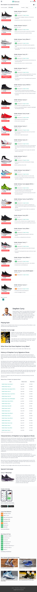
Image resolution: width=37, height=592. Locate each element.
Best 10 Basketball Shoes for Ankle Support (26, 579)
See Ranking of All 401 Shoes (6, 551)
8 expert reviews (26, 58)
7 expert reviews (26, 15)
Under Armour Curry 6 (20, 100)
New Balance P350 (7, 519)
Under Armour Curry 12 (20, 140)
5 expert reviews (26, 29)
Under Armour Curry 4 (20, 156)
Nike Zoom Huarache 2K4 (8, 517)
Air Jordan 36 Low (6, 537)
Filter (10, 7)
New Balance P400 (7, 521)
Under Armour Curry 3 (20, 126)
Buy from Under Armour (7, 77)
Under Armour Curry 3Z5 (21, 215)
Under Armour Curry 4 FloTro (22, 85)
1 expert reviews (26, 274)
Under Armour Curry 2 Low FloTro (23, 199)
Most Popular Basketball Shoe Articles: (10, 557)
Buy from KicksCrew (7, 20)
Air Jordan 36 (6, 539)
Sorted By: (23, 7)
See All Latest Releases (5, 529)
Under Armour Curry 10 (20, 54)
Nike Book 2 (6, 523)
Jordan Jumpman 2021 (7, 541)
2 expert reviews (26, 43)
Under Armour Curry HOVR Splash (23, 271)
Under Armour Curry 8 (20, 25)
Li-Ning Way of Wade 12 (8, 547)
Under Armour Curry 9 (20, 11)
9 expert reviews (26, 103)
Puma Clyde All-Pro (7, 543)
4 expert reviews (26, 88)
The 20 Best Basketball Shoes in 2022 (7, 567)
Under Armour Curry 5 (20, 285)
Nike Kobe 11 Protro (7, 513)
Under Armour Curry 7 (20, 242)
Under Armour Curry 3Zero (21, 228)
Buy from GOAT (6, 47)
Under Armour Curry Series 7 (22, 170)
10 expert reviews (26, 130)
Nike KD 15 (5, 549)
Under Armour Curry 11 (20, 68)
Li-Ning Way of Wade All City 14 (9, 545)
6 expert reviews (26, 72)
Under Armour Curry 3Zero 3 (22, 39)
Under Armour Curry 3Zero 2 (22, 257)
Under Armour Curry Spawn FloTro (23, 184)
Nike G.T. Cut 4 (6, 515)
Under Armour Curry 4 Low (21, 113)
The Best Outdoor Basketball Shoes (25, 567)
